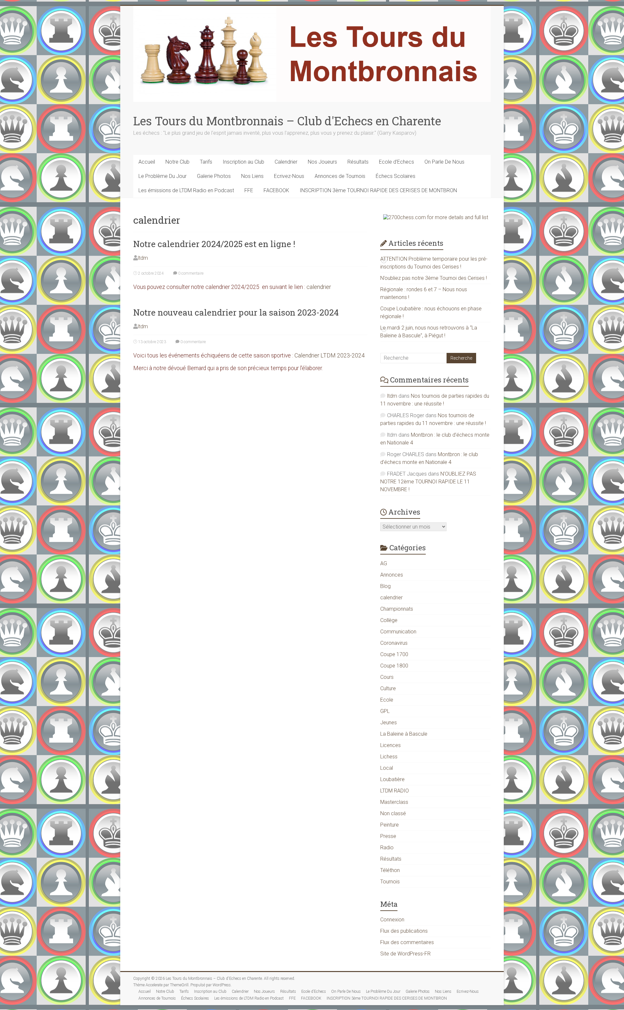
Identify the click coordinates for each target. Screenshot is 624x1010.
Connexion (392, 919)
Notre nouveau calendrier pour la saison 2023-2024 (236, 312)
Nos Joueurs (322, 162)
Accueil (146, 162)
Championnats (396, 609)
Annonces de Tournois (340, 176)
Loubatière (392, 779)
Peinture (389, 825)
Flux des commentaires (407, 942)
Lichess (388, 757)
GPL (385, 711)
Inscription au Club (243, 162)
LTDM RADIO (394, 791)
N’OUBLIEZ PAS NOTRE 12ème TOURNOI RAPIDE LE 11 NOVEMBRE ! (428, 482)
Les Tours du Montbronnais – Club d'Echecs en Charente (287, 121)
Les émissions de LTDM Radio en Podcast (186, 190)
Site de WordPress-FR (405, 954)
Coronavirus (394, 643)
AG (383, 563)
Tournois (390, 882)
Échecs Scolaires (395, 176)
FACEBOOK (276, 190)
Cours (387, 677)
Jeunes (388, 722)
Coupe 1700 (394, 654)
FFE (248, 190)
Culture (388, 688)
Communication (398, 632)
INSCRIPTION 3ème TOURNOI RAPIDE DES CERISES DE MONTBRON (378, 190)
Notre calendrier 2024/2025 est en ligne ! (214, 243)
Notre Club (177, 162)
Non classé (393, 813)
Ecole (386, 700)
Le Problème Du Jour (162, 176)
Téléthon (390, 870)
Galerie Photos (214, 176)
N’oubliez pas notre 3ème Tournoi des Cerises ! (433, 278)
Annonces (391, 575)
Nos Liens (252, 176)
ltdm (143, 258)
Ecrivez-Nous (289, 176)
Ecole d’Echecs (396, 162)
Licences (390, 745)
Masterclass (394, 802)
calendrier (318, 287)
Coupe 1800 (394, 666)
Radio (387, 847)
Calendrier (286, 162)
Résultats (358, 162)
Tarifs (206, 162)
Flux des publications (404, 931)
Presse (388, 836)
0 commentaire (190, 273)
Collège (388, 620)
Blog (385, 586)
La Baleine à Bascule (403, 734)
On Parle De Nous (444, 162)
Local (386, 768)
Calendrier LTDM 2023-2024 (329, 355)
